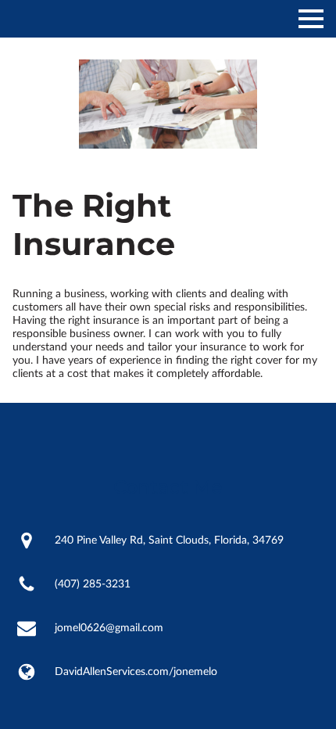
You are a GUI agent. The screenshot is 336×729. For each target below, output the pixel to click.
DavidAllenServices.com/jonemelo (136, 671)
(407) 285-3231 (92, 584)
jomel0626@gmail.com (109, 628)
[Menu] (310, 19)
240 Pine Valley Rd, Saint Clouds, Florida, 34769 (169, 540)
